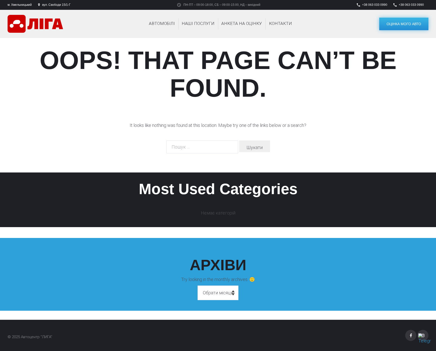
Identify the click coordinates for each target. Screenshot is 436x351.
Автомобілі (162, 23)
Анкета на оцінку (241, 23)
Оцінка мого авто (404, 24)
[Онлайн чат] (424, 339)
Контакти (280, 23)
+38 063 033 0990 (374, 5)
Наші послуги (198, 23)
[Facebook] (410, 335)
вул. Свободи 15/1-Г (56, 5)
